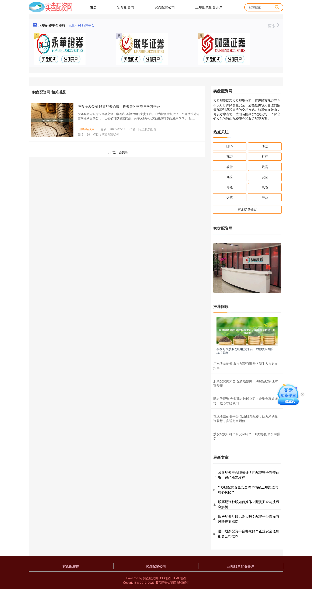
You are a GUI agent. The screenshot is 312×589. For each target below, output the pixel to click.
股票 (265, 146)
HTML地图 (178, 578)
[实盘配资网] (50, 7)
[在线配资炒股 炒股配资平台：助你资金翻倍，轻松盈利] (247, 331)
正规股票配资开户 (208, 7)
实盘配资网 (125, 7)
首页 (93, 7)
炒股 (229, 187)
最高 (265, 166)
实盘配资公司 (165, 7)
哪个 (229, 146)
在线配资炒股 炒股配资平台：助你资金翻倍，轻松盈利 (246, 351)
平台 (265, 197)
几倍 (229, 177)
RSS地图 (165, 578)
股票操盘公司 (87, 129)
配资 (229, 156)
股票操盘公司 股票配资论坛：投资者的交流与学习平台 (119, 106)
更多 (272, 25)
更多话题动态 (247, 209)
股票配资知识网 (165, 582)
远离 (229, 197)
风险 (265, 187)
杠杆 (265, 156)
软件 (229, 166)
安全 (265, 177)
